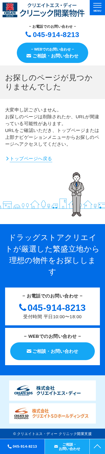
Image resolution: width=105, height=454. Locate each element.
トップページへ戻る (31, 158)
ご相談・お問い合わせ (69, 446)
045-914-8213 (56, 35)
